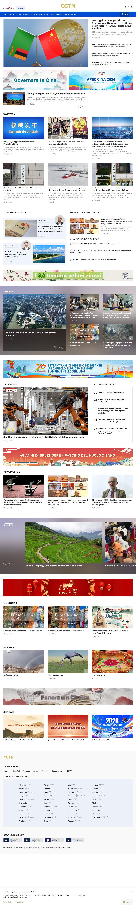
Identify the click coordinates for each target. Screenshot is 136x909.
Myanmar (76, 796)
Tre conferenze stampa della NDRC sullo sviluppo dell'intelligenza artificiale (113, 410)
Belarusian (27, 792)
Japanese (50, 817)
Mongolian (75, 792)
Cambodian (25, 803)
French (49, 785)
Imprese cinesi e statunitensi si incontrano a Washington (111, 421)
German (50, 788)
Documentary (57, 771)
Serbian (98, 785)
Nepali (72, 799)
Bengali (23, 796)
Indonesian (53, 810)
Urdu (96, 814)
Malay (75, 788)
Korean (49, 821)
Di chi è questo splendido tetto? (111, 392)
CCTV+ (70, 771)
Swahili (98, 796)
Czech (24, 810)
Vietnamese (100, 817)
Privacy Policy (7, 902)
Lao (71, 785)
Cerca (126, 14)
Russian (74, 821)
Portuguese (76, 810)
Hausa (48, 796)
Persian (73, 803)
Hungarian (50, 806)
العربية (36, 771)
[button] (79, 106)
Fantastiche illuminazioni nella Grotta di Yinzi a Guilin (111, 400)
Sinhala (97, 788)
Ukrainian (100, 810)
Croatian (25, 806)
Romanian (75, 817)
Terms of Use (20, 902)
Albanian (24, 785)
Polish (72, 806)
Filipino (24, 821)
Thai (95, 803)
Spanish (98, 792)
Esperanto (26, 817)
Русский (45, 771)
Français (26, 771)
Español (16, 771)
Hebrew (49, 799)
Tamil (96, 799)
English (6, 771)
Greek (49, 792)
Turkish (97, 806)
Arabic (24, 788)
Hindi (47, 803)
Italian (49, 814)
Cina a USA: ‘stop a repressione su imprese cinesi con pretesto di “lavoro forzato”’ (112, 430)
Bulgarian (26, 799)
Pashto (72, 814)
